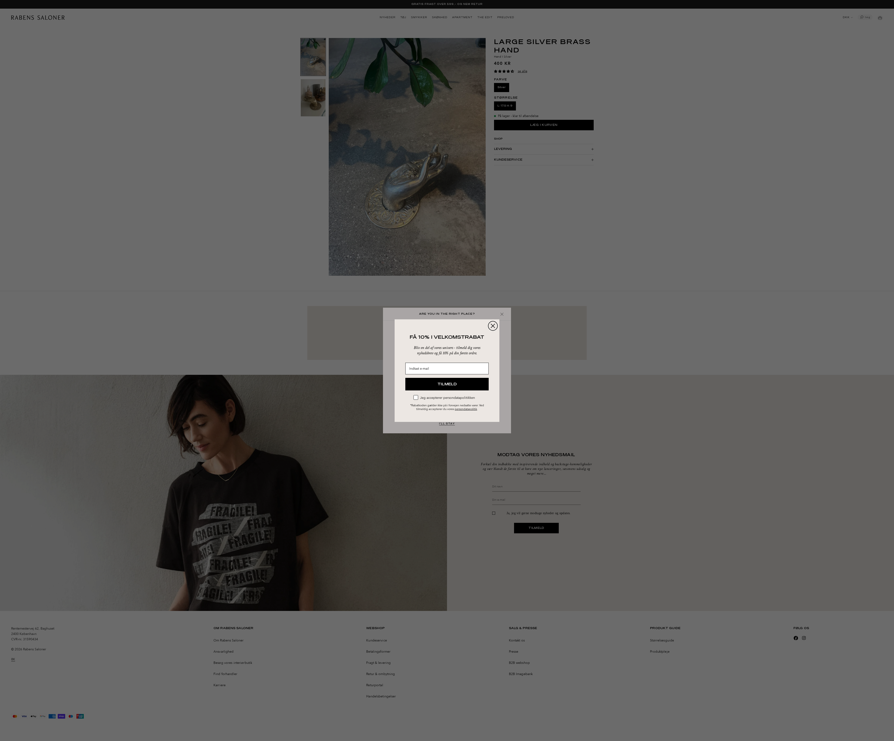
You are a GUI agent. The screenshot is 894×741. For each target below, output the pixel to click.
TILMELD (447, 384)
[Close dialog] (493, 326)
